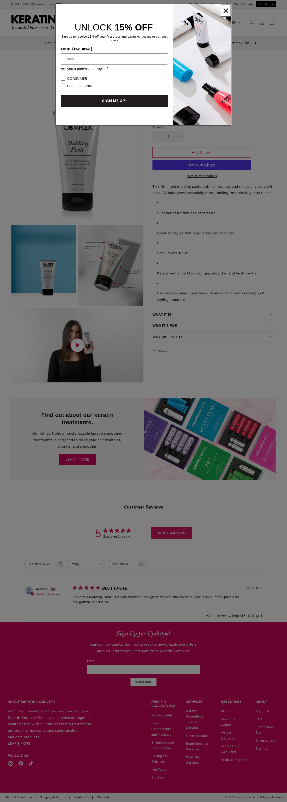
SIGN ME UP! (114, 100)
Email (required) (76, 49)
